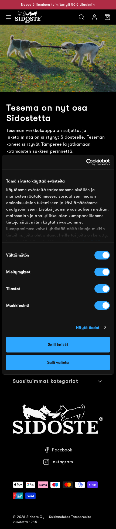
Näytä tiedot (87, 327)
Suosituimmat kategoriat (45, 381)
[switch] (102, 272)
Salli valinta (58, 362)
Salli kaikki (58, 344)
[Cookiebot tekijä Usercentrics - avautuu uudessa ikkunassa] (86, 162)
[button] (8, 17)
